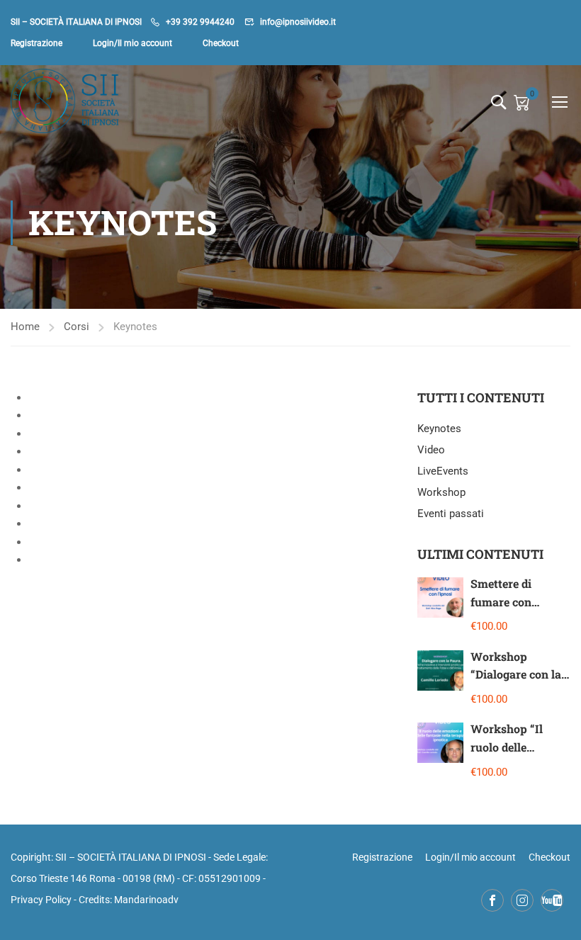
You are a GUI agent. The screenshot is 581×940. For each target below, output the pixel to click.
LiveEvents (442, 471)
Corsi (76, 326)
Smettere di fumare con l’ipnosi (500, 601)
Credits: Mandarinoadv (129, 899)
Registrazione (36, 43)
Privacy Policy (41, 899)
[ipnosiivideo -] (65, 101)
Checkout (221, 43)
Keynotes (439, 428)
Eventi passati (450, 513)
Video (431, 449)
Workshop (441, 492)
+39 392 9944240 (200, 22)
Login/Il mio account (132, 43)
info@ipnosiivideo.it (298, 22)
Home (25, 326)
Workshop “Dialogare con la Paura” (515, 674)
